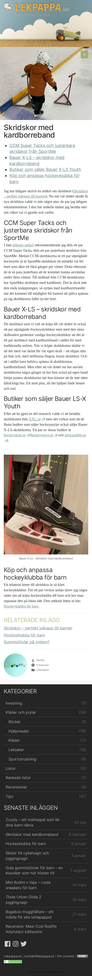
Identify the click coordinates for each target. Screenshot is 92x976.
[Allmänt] (13, 961)
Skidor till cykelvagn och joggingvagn (27, 856)
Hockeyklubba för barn (21, 606)
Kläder (14, 740)
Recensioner (16, 787)
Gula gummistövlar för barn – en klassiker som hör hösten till (34, 870)
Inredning (14, 703)
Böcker (14, 721)
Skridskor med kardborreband (32, 834)
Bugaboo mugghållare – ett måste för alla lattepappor (30, 914)
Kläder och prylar (21, 712)
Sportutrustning (22, 759)
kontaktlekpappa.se (39, 956)
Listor (11, 768)
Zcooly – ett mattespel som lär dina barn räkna (33, 822)
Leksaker (16, 749)
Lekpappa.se (36, 9)
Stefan (40, 660)
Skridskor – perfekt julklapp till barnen (38, 628)
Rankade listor (18, 777)
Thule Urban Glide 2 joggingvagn (23, 900)
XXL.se (35, 419)
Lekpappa (42, 669)
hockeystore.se (15, 435)
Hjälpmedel (18, 731)
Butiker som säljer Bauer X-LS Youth (45, 169)
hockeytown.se (42, 435)
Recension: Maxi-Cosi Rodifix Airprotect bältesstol (31, 929)
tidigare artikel (23, 245)
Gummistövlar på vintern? (27, 641)
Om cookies (65, 956)
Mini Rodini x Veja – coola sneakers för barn (28, 885)
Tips (9, 796)
